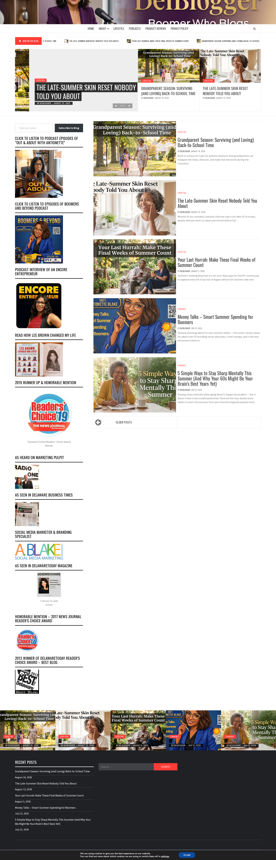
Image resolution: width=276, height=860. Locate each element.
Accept (186, 854)
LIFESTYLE (118, 28)
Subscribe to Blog (69, 127)
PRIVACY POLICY (179, 28)
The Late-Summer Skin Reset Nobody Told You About (62, 41)
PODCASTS (135, 28)
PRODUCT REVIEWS (156, 28)
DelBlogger (32, 103)
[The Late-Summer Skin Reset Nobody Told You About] (230, 66)
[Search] (254, 29)
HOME (91, 28)
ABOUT (102, 28)
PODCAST (182, 309)
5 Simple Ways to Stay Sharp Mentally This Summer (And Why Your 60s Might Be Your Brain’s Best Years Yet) (215, 378)
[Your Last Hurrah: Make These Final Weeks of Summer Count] (138, 730)
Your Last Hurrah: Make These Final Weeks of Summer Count (128, 41)
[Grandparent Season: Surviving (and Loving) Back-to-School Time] (168, 66)
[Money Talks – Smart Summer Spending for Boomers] (193, 730)
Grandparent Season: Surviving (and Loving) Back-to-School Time (201, 41)
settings (165, 856)
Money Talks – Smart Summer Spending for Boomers (215, 319)
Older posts (124, 422)
